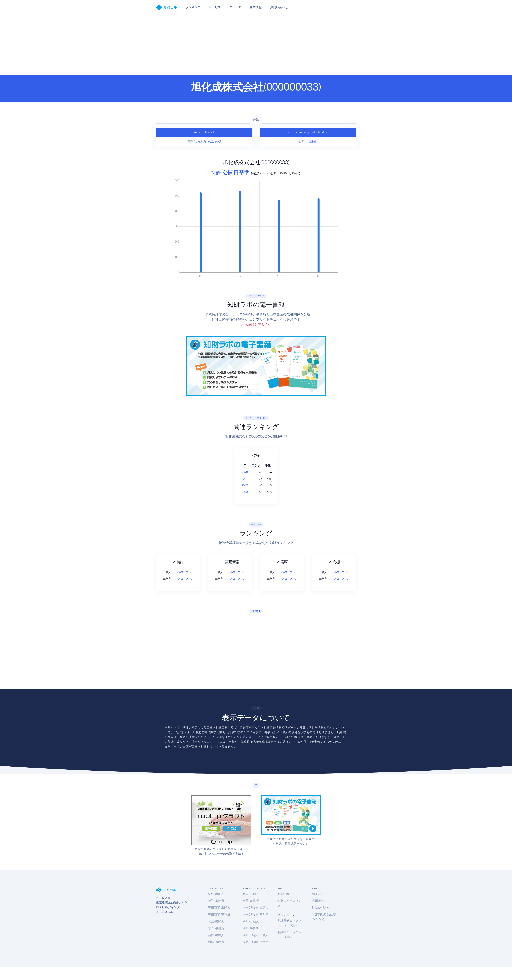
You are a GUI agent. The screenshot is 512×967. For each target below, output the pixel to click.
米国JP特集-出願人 (255, 907)
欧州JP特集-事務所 (255, 942)
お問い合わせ (279, 7)
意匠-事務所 (216, 928)
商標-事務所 (216, 942)
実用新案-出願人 (219, 907)
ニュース (235, 7)
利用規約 (318, 901)
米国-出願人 (251, 894)
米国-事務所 (251, 901)
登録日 (313, 141)
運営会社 (318, 894)
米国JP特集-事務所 (255, 914)
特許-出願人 (216, 894)
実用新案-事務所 (219, 914)
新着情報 (283, 894)
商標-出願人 (216, 935)
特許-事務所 (216, 901)
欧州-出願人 (251, 921)
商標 (218, 141)
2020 (244, 472)
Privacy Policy (321, 907)
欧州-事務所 (251, 928)
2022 (244, 485)
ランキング (192, 7)
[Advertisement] (256, 45)
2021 (244, 479)
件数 (256, 119)
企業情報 (256, 7)
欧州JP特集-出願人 (255, 935)
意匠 (211, 141)
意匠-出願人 (216, 921)
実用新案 (200, 141)
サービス (215, 7)
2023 (244, 492)
